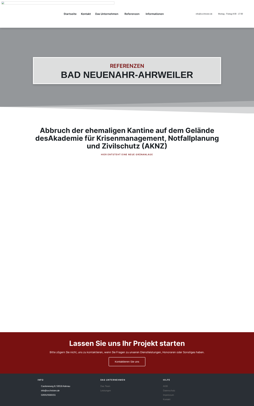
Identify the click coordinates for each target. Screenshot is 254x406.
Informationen (155, 13)
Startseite (70, 13)
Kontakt (86, 13)
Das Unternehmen (106, 13)
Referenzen (132, 13)
